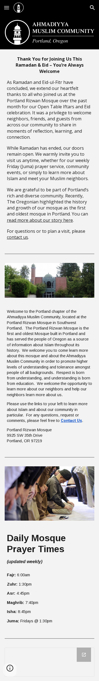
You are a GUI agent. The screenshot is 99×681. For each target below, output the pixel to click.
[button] (6, 7)
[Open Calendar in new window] (84, 655)
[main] (50, 148)
